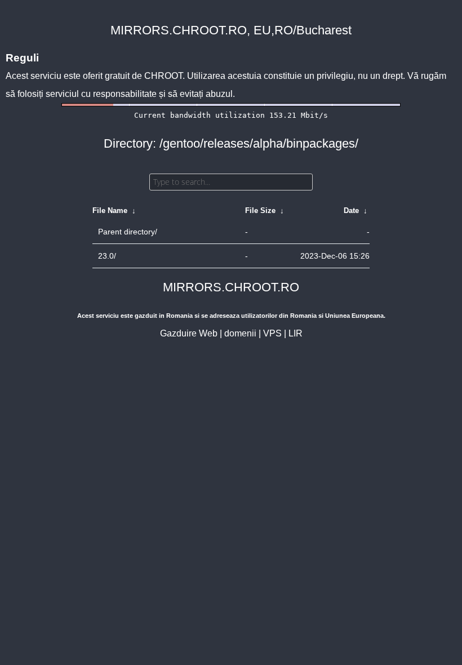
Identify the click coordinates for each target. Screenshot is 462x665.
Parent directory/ (127, 231)
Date (351, 210)
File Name (109, 210)
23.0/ (107, 255)
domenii (240, 333)
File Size (260, 210)
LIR (295, 333)
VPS (272, 333)
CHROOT (163, 76)
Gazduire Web (188, 333)
